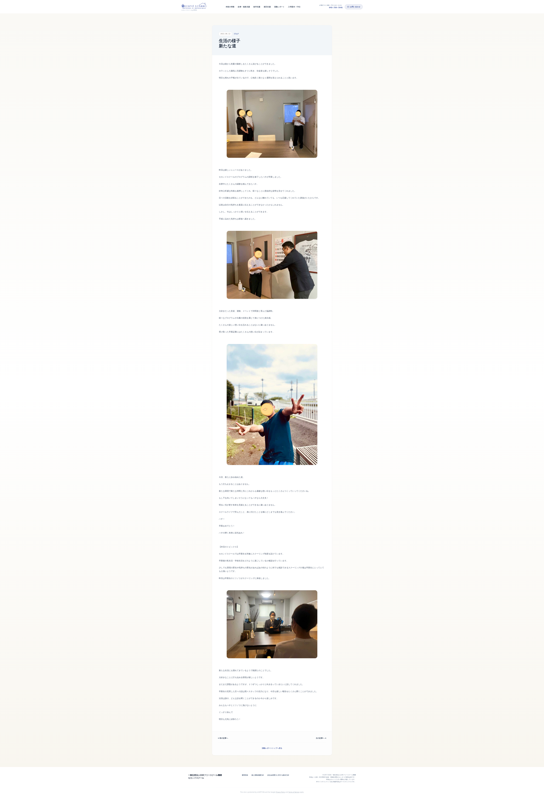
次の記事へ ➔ (321, 738)
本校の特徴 (230, 7)
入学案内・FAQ (294, 7)
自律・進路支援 (244, 7)
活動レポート (279, 7)
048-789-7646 (336, 7)
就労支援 (267, 7)
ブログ (236, 34)
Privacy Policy (280, 792)
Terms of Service (293, 792)
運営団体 (245, 775)
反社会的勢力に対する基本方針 (278, 775)
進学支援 (256, 7)
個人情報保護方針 (257, 775)
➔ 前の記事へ (223, 738)
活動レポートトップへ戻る (272, 748)
